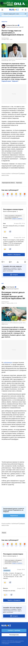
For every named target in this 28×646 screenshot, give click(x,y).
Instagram (15, 274)
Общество (4, 21)
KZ (22, 9)
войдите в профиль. (17, 218)
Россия (4, 532)
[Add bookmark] (25, 262)
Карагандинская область (8, 182)
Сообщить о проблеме (14, 630)
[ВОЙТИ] (25, 9)
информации (8, 362)
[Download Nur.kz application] (14, 3)
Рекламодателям (14, 634)
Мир (3, 283)
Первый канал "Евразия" (10, 81)
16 (11, 545)
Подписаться (14, 515)
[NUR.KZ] (14, 10)
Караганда (19, 182)
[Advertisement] (14, 94)
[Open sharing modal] (18, 262)
